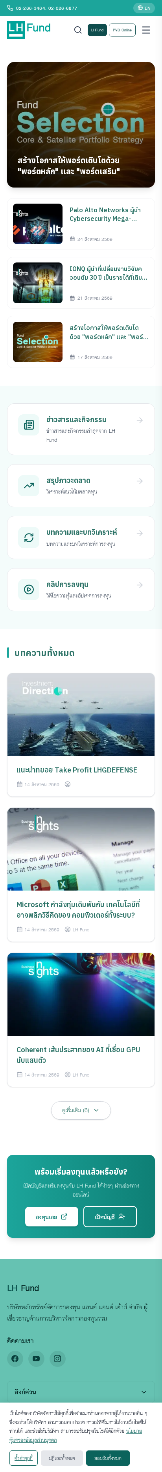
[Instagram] (58, 1359)
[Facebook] (15, 1359)
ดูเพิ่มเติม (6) (75, 1110)
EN (148, 7)
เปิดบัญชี (105, 1216)
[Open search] (78, 30)
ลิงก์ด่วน (25, 1392)
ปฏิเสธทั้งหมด (62, 1457)
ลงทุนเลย (46, 1216)
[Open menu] (146, 30)
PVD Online (122, 29)
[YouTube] (36, 1359)
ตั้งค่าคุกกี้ (24, 1457)
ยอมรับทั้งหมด (108, 1457)
